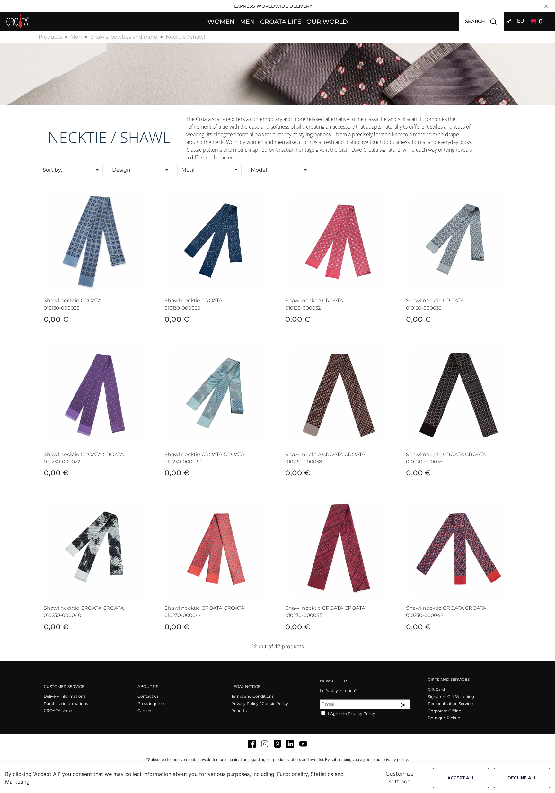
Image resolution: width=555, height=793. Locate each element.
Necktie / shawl (185, 37)
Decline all (521, 777)
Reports (239, 710)
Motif (188, 170)
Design (121, 170)
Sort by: (52, 170)
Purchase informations (66, 703)
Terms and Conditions (252, 696)
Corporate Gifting (444, 710)
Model (259, 170)
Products (50, 37)
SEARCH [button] (484, 21)
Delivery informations (64, 696)
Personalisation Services (451, 703)
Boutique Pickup (444, 718)
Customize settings (400, 778)
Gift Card (436, 689)
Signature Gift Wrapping (451, 696)
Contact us (148, 696)
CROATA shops (58, 710)
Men (76, 37)
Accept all (460, 777)
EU (520, 20)
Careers (144, 710)
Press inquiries (151, 703)
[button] (221, 21)
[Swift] (17, 21)
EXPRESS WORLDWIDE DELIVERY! (273, 6)
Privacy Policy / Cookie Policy (259, 703)
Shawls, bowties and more (123, 37)
